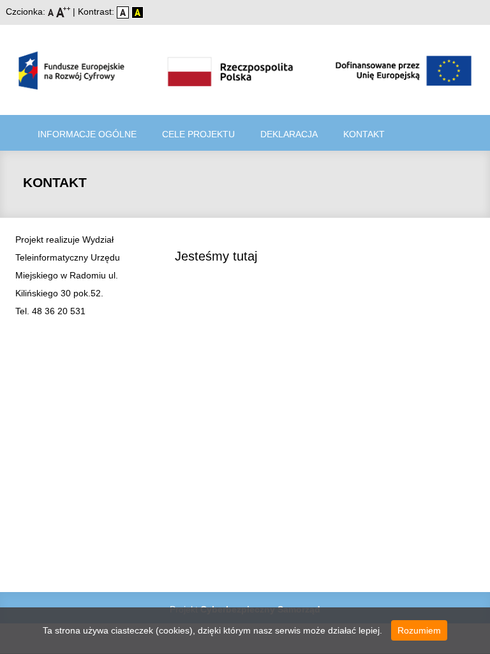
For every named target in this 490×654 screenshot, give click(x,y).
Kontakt (364, 134)
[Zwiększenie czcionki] (64, 11)
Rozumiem (419, 630)
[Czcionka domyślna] (52, 11)
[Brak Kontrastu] (124, 11)
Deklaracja (289, 134)
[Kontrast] (137, 11)
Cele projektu (198, 134)
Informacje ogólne (87, 134)
